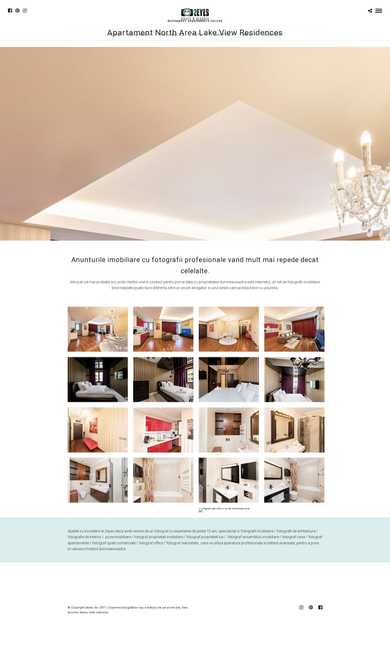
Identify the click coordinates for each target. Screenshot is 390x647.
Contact (272, 35)
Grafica (222, 35)
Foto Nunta (140, 35)
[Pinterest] (17, 10)
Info (247, 35)
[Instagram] (25, 10)
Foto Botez (172, 35)
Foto (197, 35)
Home (114, 35)
